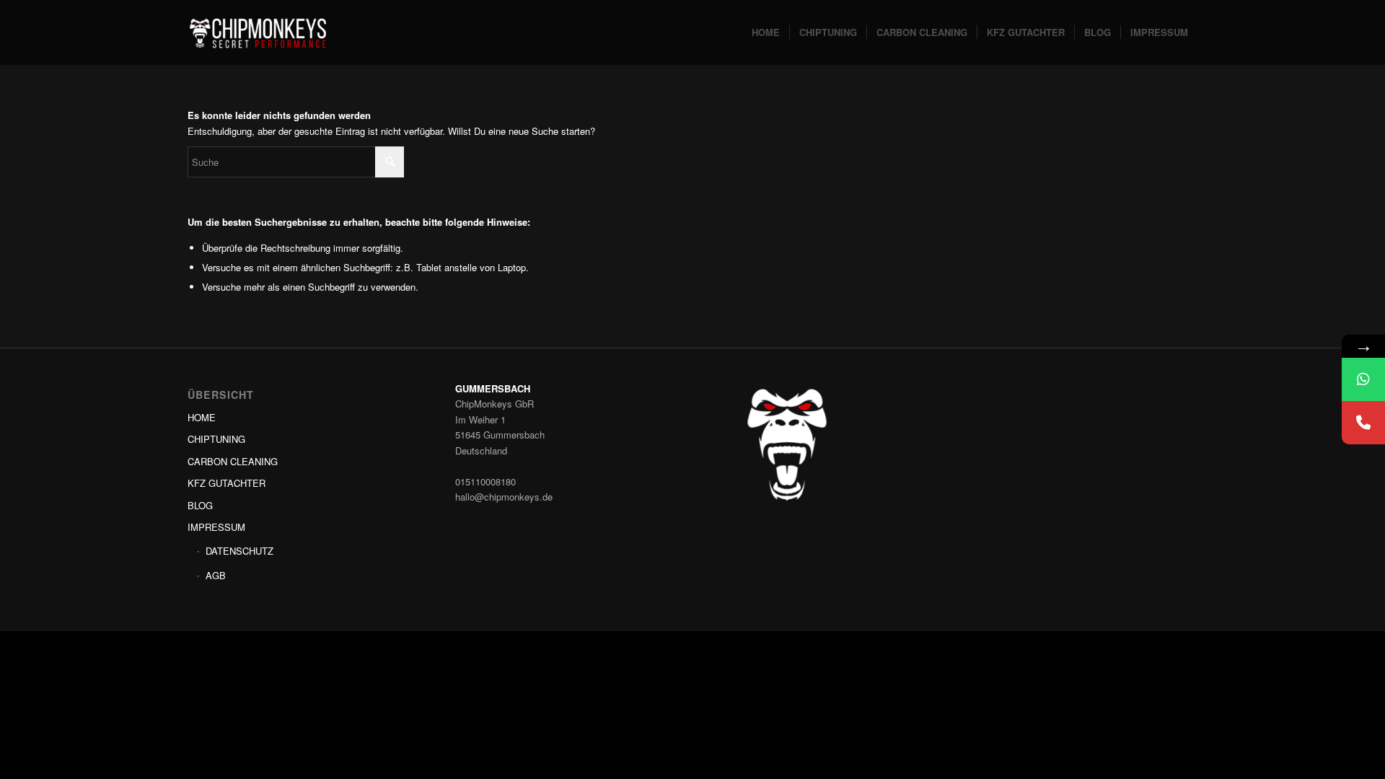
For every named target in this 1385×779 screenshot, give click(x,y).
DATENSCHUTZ (239, 551)
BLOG (200, 505)
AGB (216, 575)
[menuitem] (765, 32)
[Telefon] (1363, 422)
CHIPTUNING (216, 439)
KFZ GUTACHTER (226, 483)
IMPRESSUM (216, 527)
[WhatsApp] (1363, 379)
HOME (202, 417)
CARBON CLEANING (233, 461)
